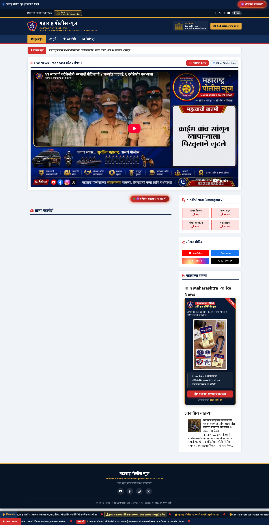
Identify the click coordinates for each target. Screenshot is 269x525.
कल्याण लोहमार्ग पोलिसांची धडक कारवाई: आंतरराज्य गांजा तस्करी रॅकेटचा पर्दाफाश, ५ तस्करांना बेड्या (219, 426)
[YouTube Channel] (228, 13)
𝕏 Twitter (226, 261)
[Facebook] (215, 13)
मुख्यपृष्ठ (38, 39)
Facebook (226, 253)
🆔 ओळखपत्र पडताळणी (252, 4)
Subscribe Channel (228, 26)
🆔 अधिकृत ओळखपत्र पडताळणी (151, 199)
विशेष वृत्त (90, 39)
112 (197, 214)
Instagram (197, 261)
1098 (226, 226)
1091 (197, 226)
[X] (148, 491)
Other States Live (226, 63)
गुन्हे (54, 39)
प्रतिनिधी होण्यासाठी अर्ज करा (212, 394)
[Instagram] (224, 13)
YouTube (197, 253)
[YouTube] (120, 491)
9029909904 (216, 400)
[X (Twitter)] (219, 13)
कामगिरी (71, 39)
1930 (226, 214)
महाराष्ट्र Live (199, 63)
